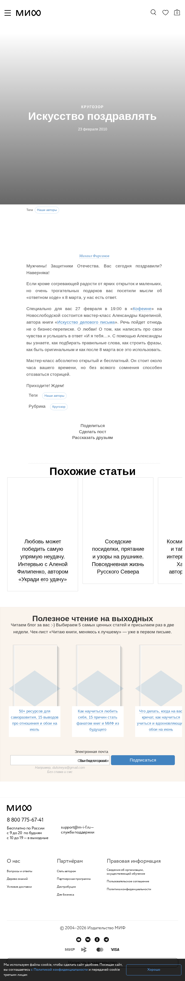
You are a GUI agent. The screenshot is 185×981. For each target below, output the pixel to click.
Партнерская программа (73, 879)
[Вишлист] (165, 13)
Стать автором (66, 871)
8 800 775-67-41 (25, 820)
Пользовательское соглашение (128, 881)
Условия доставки (19, 887)
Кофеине (142, 308)
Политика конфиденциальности (129, 889)
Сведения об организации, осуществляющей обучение (126, 872)
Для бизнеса (65, 895)
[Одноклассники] (97, 939)
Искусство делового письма (86, 322)
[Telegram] (106, 939)
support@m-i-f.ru (76, 827)
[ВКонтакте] (87, 939)
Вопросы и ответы (19, 871)
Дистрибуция (66, 887)
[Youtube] (78, 939)
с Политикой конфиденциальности (59, 969)
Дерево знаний (17, 879)
